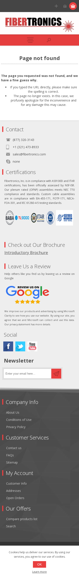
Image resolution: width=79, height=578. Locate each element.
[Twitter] (20, 346)
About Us (12, 412)
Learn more (39, 572)
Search (11, 526)
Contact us (14, 448)
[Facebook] (8, 346)
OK (39, 564)
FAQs (10, 455)
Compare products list (22, 519)
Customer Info (16, 483)
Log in (65, 6)
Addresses (13, 491)
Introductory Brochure (26, 252)
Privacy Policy (15, 427)
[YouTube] (32, 346)
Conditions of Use (19, 420)
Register (56, 6)
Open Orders (15, 498)
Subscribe (56, 374)
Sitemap (12, 462)
